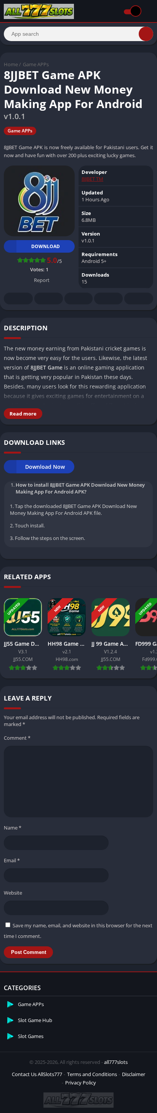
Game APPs (36, 64)
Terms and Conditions (92, 1074)
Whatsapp (138, 298)
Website (13, 892)
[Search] (146, 34)
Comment (17, 737)
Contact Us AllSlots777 (37, 1074)
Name (12, 827)
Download (45, 246)
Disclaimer (133, 1074)
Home (11, 64)
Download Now (45, 466)
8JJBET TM (92, 178)
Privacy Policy (80, 1082)
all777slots (116, 1062)
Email (12, 860)
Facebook (18, 298)
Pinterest (78, 298)
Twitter (48, 298)
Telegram (108, 298)
